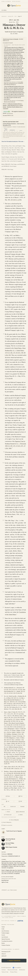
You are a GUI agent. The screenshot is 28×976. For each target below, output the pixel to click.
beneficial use (21, 270)
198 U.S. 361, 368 (15, 766)
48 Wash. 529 (9, 698)
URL (4, 806)
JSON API (4, 956)
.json (8, 890)
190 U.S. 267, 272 (10, 446)
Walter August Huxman (11, 847)
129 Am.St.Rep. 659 (17, 780)
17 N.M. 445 (22, 728)
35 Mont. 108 (14, 743)
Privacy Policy (13, 972)
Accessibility (17, 967)
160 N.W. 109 (20, 761)
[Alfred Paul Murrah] (3, 839)
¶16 (4, 658)
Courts (3, 935)
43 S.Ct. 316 (12, 693)
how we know (10, 113)
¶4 (4, 302)
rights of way (8, 477)
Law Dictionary (5, 931)
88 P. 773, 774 (21, 743)
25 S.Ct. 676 (17, 717)
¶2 (4, 203)
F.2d (15, 16)
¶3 (4, 235)
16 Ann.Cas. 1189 (11, 703)
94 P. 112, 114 (17, 698)
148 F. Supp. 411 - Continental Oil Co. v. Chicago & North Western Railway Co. (13, 83)
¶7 (4, 395)
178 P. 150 (9, 758)
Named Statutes (6, 939)
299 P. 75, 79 (12, 777)
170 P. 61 (9, 732)
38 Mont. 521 (22, 778)
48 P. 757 (9, 739)
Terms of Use (5, 972)
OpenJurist (4, 16)
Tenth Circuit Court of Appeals (14, 32)
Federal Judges (5, 933)
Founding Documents (7, 941)
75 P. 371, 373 (21, 712)
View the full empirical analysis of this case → (13, 141)
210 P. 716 (7, 760)
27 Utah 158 (14, 712)
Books (3, 943)
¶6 (4, 382)
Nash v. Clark (7, 712)
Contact (4, 969)
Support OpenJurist (14, 960)
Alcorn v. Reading (20, 719)
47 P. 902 (6, 738)
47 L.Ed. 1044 (21, 689)
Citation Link (13, 806)
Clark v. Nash (22, 715)
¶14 (4, 618)
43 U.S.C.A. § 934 (16, 200)
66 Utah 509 (7, 721)
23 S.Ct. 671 (19, 446)
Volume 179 (10, 16)
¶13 (4, 607)
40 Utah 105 (9, 725)
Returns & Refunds (12, 969)
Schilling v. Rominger (12, 734)
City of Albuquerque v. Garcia (11, 728)
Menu (5, 10)
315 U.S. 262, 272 (10, 353)
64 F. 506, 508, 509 (17, 709)
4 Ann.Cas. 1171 (11, 719)
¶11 (4, 520)
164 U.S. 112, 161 (12, 749)
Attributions (22, 969)
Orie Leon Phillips (9, 843)
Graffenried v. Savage (10, 736)
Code (3, 929)
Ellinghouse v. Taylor (14, 738)
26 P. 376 (9, 741)
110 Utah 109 (9, 773)
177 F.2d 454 (8, 378)
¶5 (4, 334)
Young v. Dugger (16, 730)
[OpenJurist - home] (14, 5)
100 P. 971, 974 (13, 701)
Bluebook (22, 806)
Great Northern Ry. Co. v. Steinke (12, 691)
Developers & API (6, 951)
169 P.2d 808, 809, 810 (19, 773)
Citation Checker (6, 945)
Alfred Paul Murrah (10, 839)
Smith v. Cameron (16, 758)
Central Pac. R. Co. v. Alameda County (13, 775)
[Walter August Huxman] (3, 848)
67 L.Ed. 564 (19, 693)
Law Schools (5, 937)
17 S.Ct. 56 (20, 749)
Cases (3, 926)
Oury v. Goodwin (16, 739)
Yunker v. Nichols (16, 732)
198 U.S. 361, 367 (8, 717)
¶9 (4, 451)
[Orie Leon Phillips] (3, 844)
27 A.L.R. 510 (14, 760)
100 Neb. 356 (13, 761)
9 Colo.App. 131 (21, 736)
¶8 (4, 408)
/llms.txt (4, 953)
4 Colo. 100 (20, 734)
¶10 (4, 462)
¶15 (4, 640)
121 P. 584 (15, 725)
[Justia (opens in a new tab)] (20, 920)
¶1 (4, 176)
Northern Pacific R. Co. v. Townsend (13, 687)
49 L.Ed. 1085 (10, 768)
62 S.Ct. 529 (19, 353)
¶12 (4, 591)
